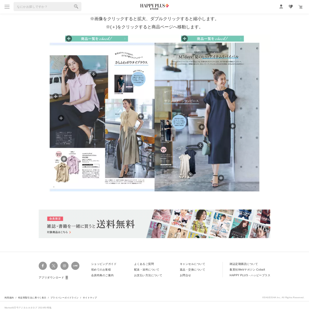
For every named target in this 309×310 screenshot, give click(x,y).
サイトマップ (90, 297)
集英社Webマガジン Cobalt (247, 269)
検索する (76, 6)
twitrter (54, 266)
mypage (281, 6)
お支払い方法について (148, 275)
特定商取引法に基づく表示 (32, 297)
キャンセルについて (192, 264)
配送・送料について (146, 269)
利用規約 (9, 297)
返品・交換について (192, 269)
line (75, 266)
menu (7, 6)
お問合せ (185, 275)
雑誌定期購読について (244, 264)
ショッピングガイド (103, 264)
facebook (43, 266)
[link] (191, 174)
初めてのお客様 (101, 269)
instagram (64, 266)
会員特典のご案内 (102, 275)
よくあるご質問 (144, 264)
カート (300, 6)
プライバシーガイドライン (64, 297)
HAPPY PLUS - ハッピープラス (250, 275)
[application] (154, 112)
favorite (290, 6)
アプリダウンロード (51, 277)
